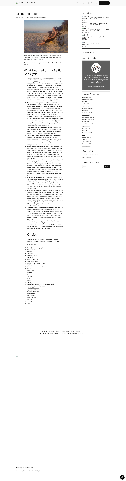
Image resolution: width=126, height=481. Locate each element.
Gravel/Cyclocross (86, 123)
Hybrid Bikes (85, 126)
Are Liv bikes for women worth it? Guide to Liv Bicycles (98, 24)
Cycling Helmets (86, 112)
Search (106, 166)
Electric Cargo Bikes (87, 117)
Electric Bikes (85, 115)
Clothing (84, 103)
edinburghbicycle (30, 17)
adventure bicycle (38, 59)
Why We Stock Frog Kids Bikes (97, 36)
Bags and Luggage (87, 99)
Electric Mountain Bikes (88, 119)
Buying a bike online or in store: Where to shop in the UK (99, 30)
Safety (84, 139)
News (83, 135)
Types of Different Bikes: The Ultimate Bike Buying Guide (99, 18)
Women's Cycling (86, 146)
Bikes (83, 101)
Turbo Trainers (85, 141)
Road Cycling (85, 137)
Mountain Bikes (86, 132)
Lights (83, 130)
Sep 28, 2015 (19, 17)
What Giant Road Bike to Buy (97, 44)
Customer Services (41, 17)
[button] (122, 477)
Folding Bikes (85, 121)
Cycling (84, 110)
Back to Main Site (104, 3)
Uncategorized (86, 143)
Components (85, 106)
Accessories (85, 97)
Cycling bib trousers (33, 288)
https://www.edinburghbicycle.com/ (96, 86)
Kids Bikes (84, 128)
